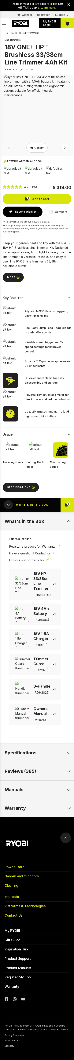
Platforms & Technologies (25, 906)
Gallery (39, 147)
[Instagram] (15, 999)
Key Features (13, 298)
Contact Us (13, 915)
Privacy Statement (14, 1035)
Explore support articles (27, 560)
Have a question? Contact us (30, 553)
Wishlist (27, 14)
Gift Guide (12, 940)
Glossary (9, 1045)
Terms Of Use (12, 1040)
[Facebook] (6, 999)
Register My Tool (18, 977)
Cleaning (11, 885)
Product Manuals (18, 968)
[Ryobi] (20, 23)
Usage (8, 434)
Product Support (18, 959)
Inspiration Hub (16, 949)
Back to (25, 33)
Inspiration (43, 14)
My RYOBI (12, 931)
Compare (61, 211)
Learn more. (48, 7)
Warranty (12, 986)
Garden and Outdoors (22, 876)
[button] (14, 170)
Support (60, 14)
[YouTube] (23, 999)
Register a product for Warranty (32, 546)
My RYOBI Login (49, 23)
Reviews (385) (20, 771)
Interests (12, 897)
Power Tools (14, 867)
